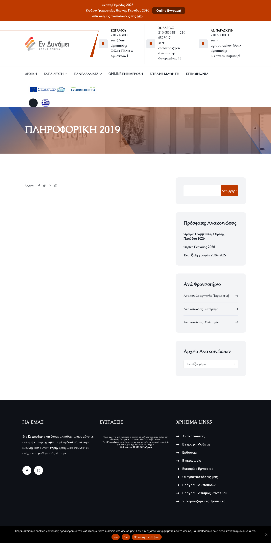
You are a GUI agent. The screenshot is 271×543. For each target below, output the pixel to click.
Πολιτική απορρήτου (147, 537)
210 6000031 (220, 35)
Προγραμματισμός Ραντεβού (204, 493)
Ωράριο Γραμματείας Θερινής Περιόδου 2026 (117, 10)
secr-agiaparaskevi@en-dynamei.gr (226, 45)
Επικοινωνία (191, 461)
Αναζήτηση (229, 191)
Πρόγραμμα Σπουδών (199, 485)
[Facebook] (26, 470)
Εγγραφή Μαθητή (196, 444)
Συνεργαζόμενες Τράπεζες (203, 501)
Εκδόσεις (189, 452)
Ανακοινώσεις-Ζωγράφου (202, 309)
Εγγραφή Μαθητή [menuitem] (164, 74)
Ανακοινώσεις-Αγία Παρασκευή (206, 295)
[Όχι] (266, 534)
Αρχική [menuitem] (31, 74)
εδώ (139, 16)
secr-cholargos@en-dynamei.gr (169, 48)
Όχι (126, 537)
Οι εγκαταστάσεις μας (200, 477)
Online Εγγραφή (168, 10)
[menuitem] (62, 89)
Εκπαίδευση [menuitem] (54, 74)
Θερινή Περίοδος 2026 (117, 5)
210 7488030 (120, 35)
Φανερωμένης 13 (170, 58)
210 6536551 (167, 33)
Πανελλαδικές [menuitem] (86, 74)
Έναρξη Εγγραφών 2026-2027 (205, 255)
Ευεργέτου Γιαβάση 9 (225, 56)
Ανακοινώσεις (193, 436)
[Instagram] (38, 470)
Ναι (115, 537)
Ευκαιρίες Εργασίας (197, 469)
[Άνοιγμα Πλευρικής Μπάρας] (33, 103)
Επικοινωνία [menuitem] (197, 74)
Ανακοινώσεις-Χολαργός (201, 322)
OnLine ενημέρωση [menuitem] (126, 74)
